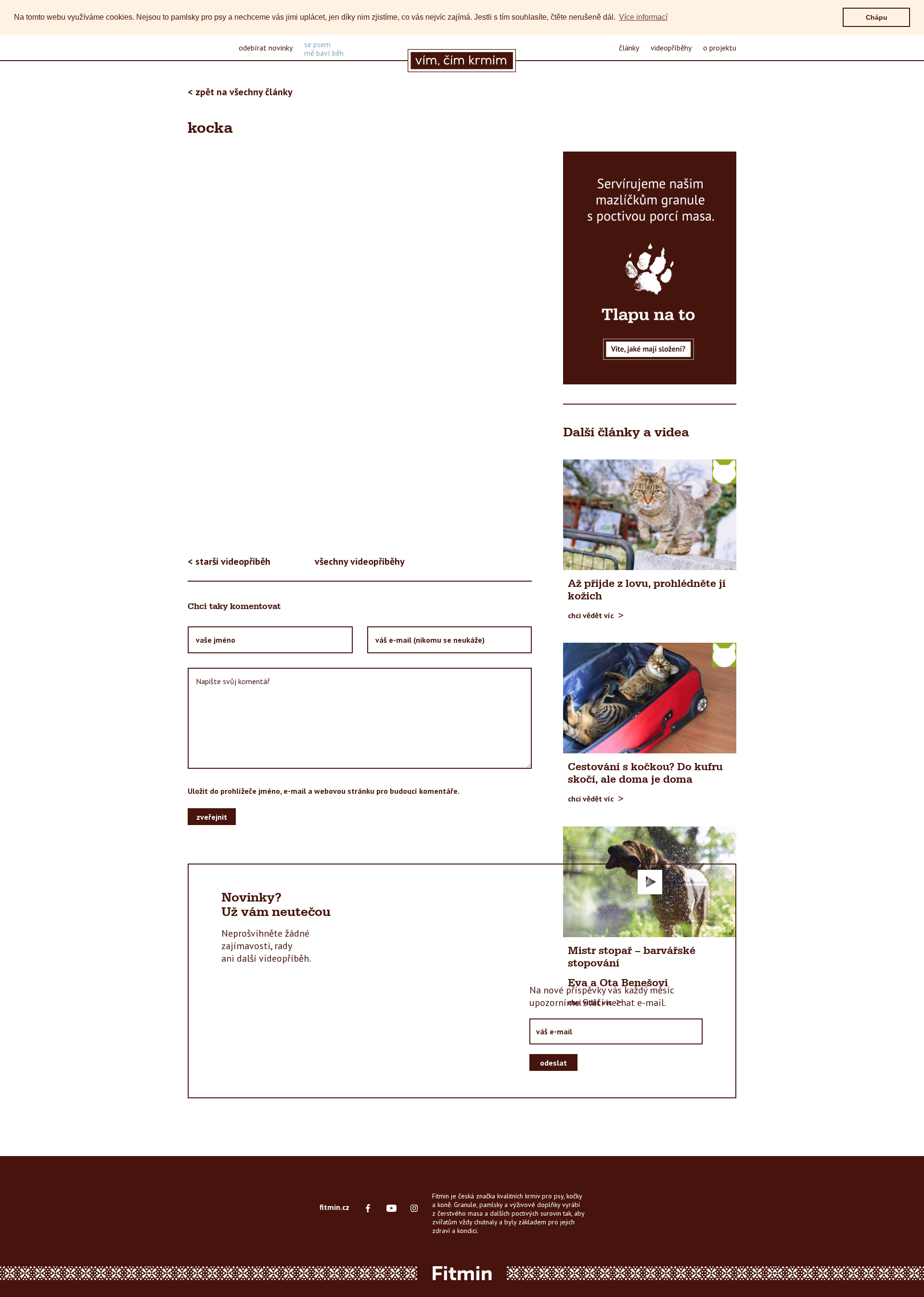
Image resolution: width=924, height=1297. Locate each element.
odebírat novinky (266, 47)
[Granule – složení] (649, 268)
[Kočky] (724, 471)
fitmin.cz (334, 1207)
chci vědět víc (591, 615)
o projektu (719, 47)
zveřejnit (211, 817)
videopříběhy (671, 47)
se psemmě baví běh (324, 48)
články (629, 47)
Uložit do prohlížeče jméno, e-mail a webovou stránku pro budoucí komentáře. (324, 791)
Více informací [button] (643, 17)
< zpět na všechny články (240, 92)
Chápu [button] (876, 17)
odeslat (553, 1063)
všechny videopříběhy (360, 561)
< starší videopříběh (229, 561)
